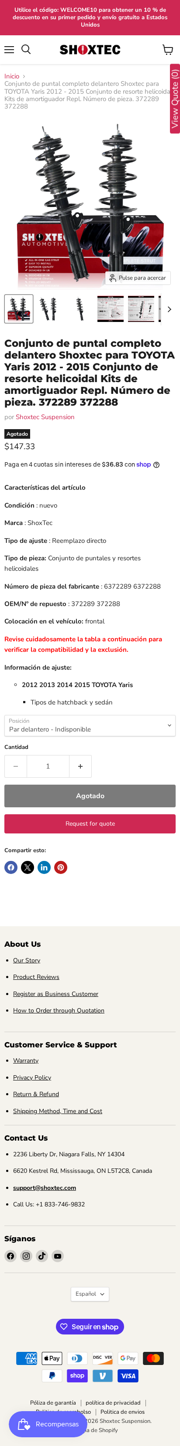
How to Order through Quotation (58, 1010)
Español (86, 1294)
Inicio (11, 76)
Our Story (26, 960)
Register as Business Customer (55, 994)
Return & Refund (36, 1094)
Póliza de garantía (53, 1403)
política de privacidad (113, 1403)
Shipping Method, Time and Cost (57, 1111)
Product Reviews (36, 977)
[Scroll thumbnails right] (168, 309)
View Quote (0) (175, 99)
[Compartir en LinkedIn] (44, 867)
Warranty (25, 1061)
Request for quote (90, 824)
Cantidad (16, 747)
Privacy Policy (32, 1077)
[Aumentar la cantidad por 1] (80, 766)
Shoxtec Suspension (45, 417)
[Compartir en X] (27, 867)
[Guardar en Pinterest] (60, 867)
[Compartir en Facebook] (10, 867)
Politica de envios (122, 1412)
